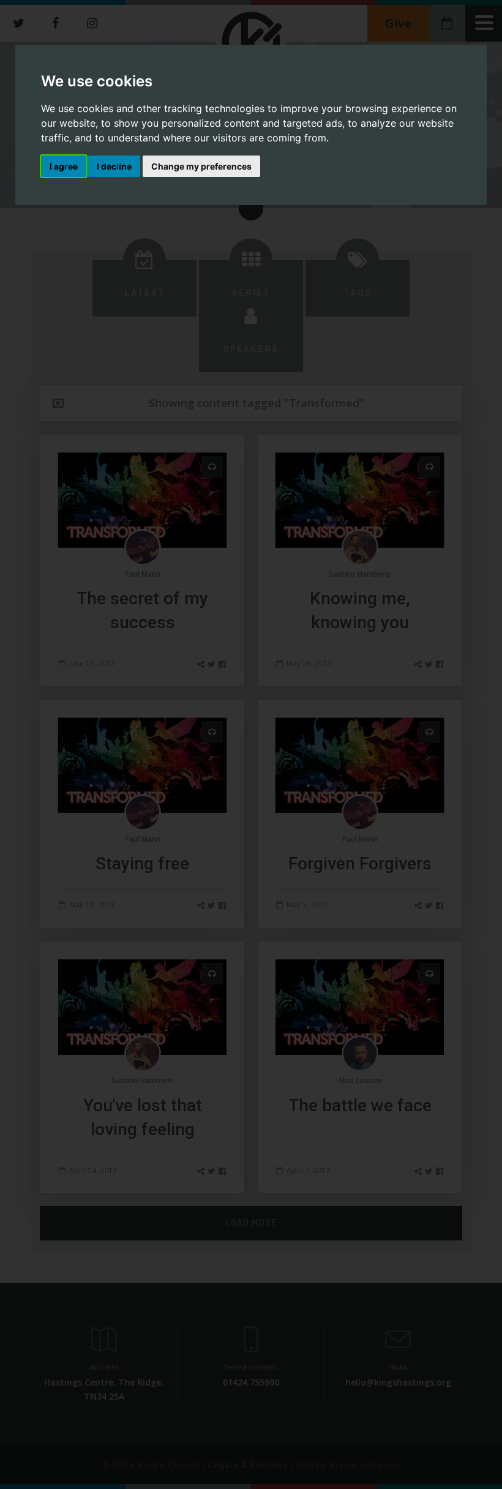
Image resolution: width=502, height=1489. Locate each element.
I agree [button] (64, 166)
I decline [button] (114, 166)
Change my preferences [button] (201, 166)
